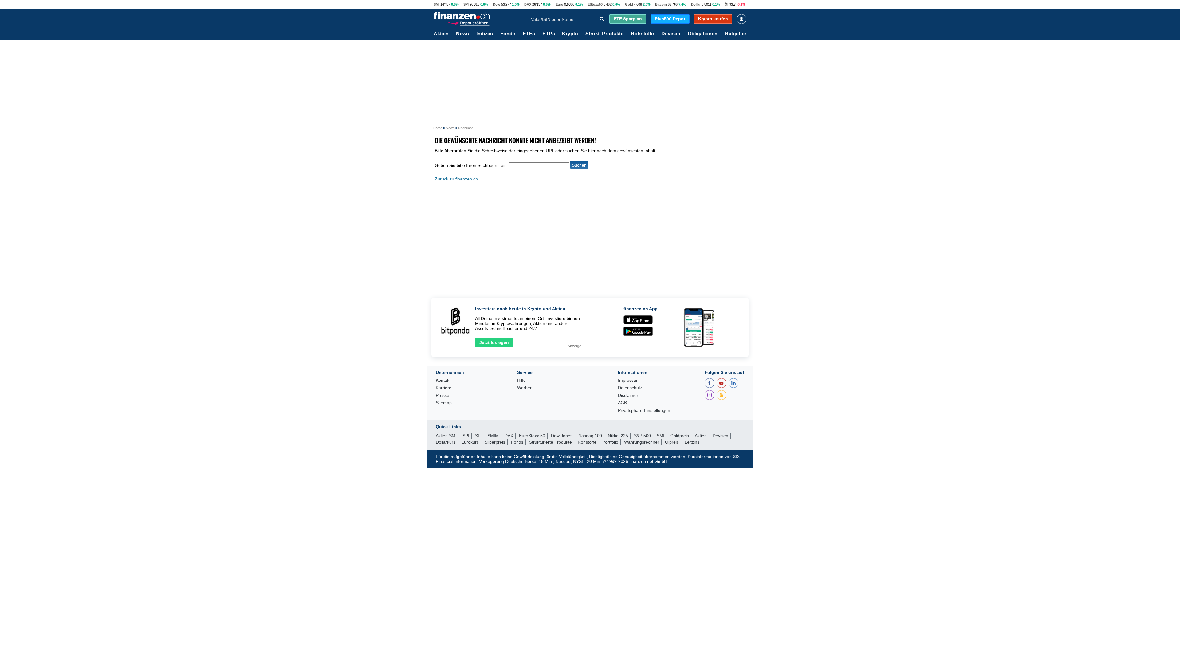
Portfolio (610, 442)
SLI (478, 435)
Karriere (443, 387)
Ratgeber (735, 33)
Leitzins (692, 442)
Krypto (570, 33)
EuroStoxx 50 (532, 435)
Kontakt (443, 380)
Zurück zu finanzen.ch (456, 178)
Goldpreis (679, 435)
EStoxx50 (595, 4)
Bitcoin (661, 4)
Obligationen (703, 33)
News (462, 33)
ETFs (529, 33)
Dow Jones (561, 435)
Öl (726, 4)
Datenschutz (630, 387)
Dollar (696, 4)
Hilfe (521, 380)
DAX (527, 4)
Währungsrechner (641, 442)
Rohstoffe (642, 33)
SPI (466, 4)
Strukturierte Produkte (550, 442)
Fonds (507, 33)
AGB (622, 403)
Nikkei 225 (618, 435)
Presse (442, 395)
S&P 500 (642, 435)
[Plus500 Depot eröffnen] (468, 22)
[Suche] (602, 19)
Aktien (441, 33)
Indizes (484, 33)
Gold (629, 4)
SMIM (493, 435)
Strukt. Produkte (604, 33)
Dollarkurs (445, 442)
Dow (496, 4)
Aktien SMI (446, 435)
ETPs (548, 33)
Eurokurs (470, 442)
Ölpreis (672, 442)
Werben (525, 387)
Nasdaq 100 (590, 435)
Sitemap (444, 403)
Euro (559, 4)
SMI (436, 4)
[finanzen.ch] (462, 15)
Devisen (670, 33)
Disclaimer (628, 395)
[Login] (741, 19)
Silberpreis (495, 442)
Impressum (629, 380)
